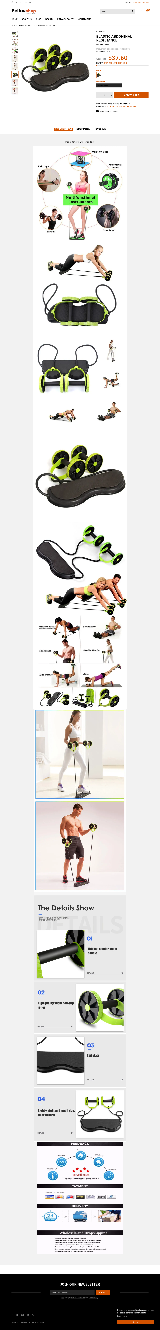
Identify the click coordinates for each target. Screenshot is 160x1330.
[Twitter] (16, 3)
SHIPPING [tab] (83, 128)
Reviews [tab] (99, 128)
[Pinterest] (25, 3)
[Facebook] (12, 3)
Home (13, 25)
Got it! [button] (135, 1322)
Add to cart (131, 95)
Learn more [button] (122, 1316)
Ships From (101, 82)
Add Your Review (102, 44)
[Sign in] (142, 11)
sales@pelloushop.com (141, 3)
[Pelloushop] (23, 11)
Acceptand (81, 1298)
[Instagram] (21, 3)
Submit (102, 1292)
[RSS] (30, 3)
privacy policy (93, 1298)
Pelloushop (100, 32)
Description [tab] (63, 128)
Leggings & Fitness (25, 25)
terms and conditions (78, 1298)
